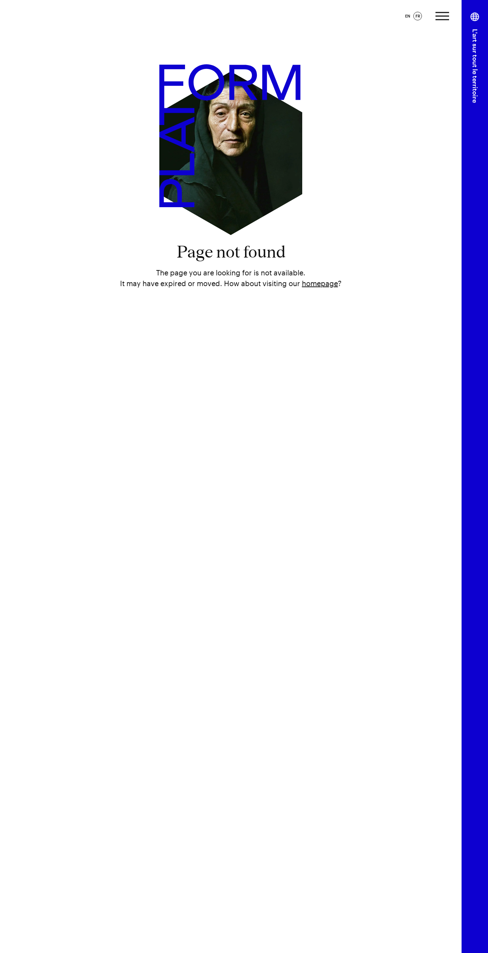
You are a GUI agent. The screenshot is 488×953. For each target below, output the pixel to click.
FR (417, 16)
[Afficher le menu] (442, 15)
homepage (320, 283)
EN (407, 16)
